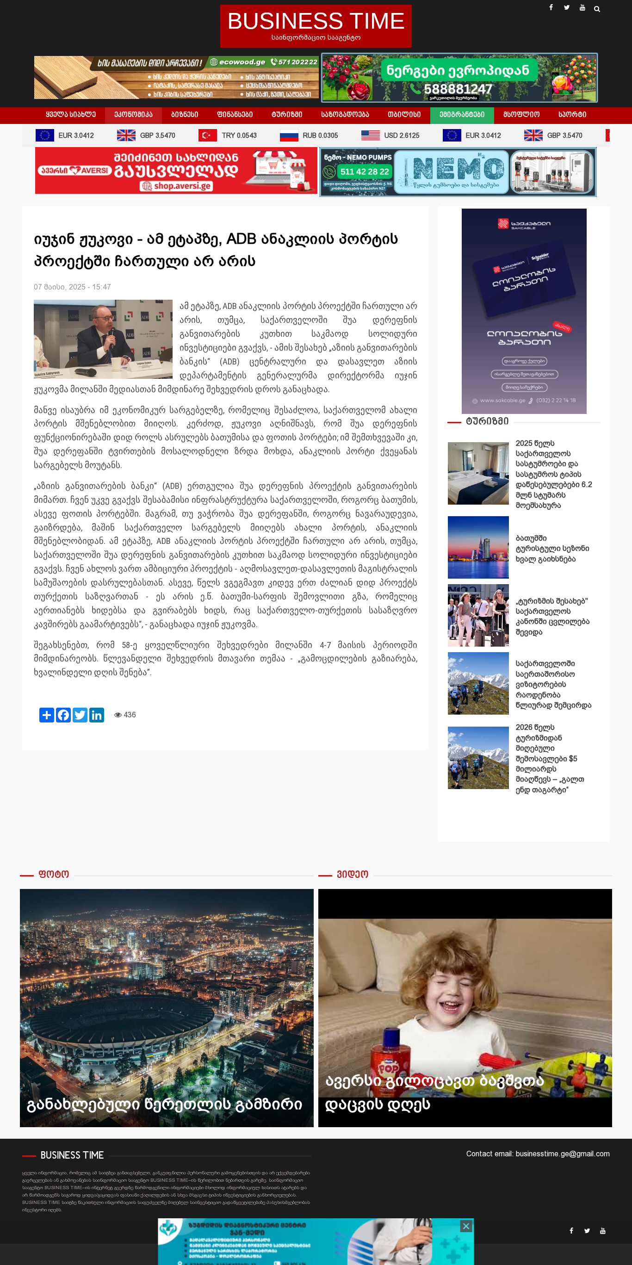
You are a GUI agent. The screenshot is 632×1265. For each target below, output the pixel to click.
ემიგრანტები (462, 115)
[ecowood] (177, 76)
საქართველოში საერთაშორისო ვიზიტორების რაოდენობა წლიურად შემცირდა (478, 683)
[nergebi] (459, 76)
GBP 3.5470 (140, 135)
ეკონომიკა (133, 115)
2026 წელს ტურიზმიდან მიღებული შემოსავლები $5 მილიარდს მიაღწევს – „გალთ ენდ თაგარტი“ (478, 758)
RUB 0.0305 (303, 135)
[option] (524, 476)
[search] (597, 9)
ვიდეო (353, 875)
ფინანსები (235, 115)
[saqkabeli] (524, 311)
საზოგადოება (345, 115)
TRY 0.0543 (222, 135)
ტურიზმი (287, 115)
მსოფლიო (521, 115)
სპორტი (572, 115)
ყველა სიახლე (71, 115)
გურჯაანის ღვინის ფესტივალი (184, 1008)
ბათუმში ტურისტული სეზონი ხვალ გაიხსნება (478, 547)
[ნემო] (458, 171)
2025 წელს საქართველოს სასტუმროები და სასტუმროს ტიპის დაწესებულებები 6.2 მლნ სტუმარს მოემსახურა (478, 473)
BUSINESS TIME (316, 21)
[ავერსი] (176, 170)
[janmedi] (316, 1243)
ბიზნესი (184, 115)
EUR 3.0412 (59, 135)
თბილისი (404, 115)
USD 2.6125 (385, 135)
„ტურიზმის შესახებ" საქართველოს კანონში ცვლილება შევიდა (478, 615)
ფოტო (53, 875)
